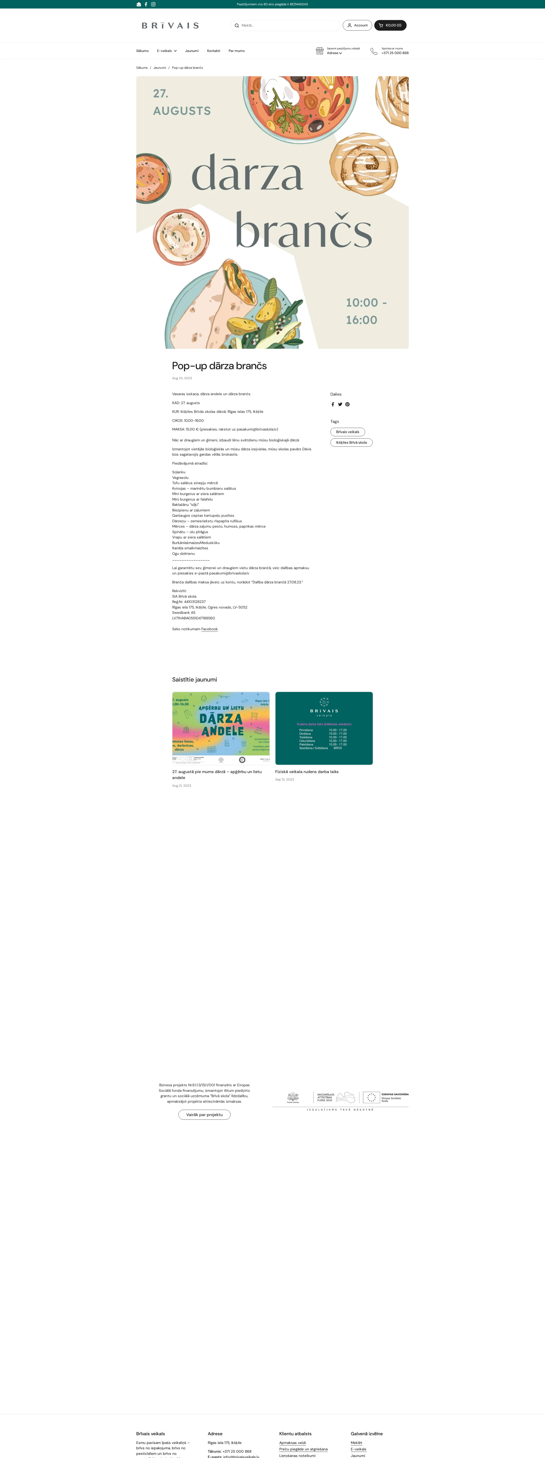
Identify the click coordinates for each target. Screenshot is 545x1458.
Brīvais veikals (347, 432)
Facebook (209, 629)
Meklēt (356, 1442)
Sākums (142, 68)
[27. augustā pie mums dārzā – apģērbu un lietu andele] (221, 728)
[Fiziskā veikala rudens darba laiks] (324, 728)
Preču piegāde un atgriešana (303, 1449)
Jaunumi (159, 68)
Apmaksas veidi (292, 1442)
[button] (338, 51)
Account (361, 25)
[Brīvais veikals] (170, 25)
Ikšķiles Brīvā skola (351, 442)
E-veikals (358, 1449)
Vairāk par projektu (204, 1114)
